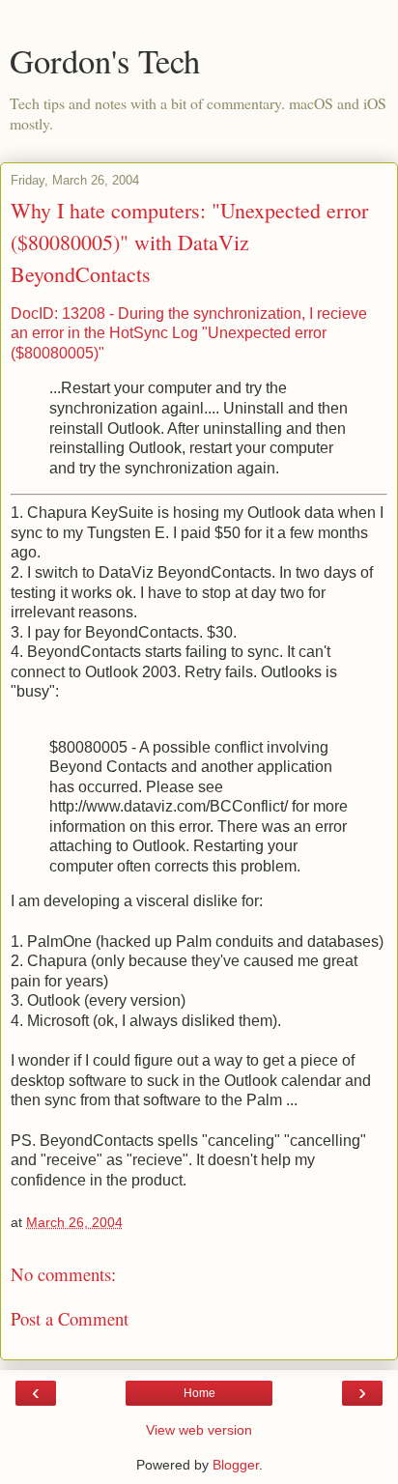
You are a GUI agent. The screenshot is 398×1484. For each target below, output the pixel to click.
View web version (199, 1430)
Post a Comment (69, 1318)
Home (199, 1393)
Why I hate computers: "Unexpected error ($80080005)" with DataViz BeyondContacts (189, 242)
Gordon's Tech (105, 61)
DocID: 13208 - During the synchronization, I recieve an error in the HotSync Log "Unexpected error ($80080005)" (189, 333)
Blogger (236, 1464)
